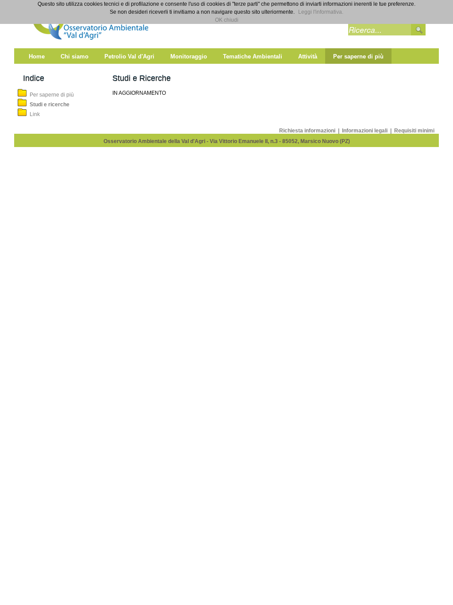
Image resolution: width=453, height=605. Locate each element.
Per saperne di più (52, 95)
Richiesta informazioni (308, 131)
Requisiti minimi (414, 131)
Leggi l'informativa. (320, 12)
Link (35, 114)
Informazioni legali (365, 131)
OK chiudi (226, 20)
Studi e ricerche (49, 104)
